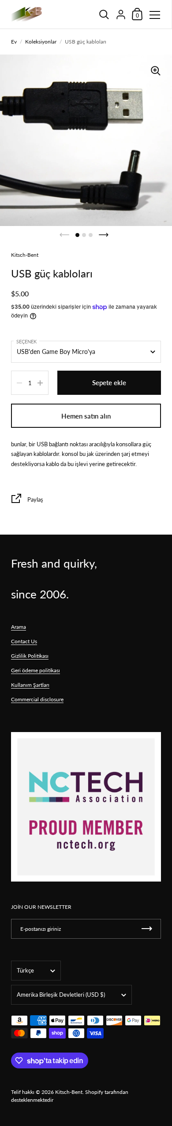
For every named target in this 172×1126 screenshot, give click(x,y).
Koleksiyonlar (40, 41)
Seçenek (26, 341)
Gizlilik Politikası (30, 655)
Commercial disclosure (37, 699)
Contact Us (24, 641)
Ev (14, 41)
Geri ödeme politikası (35, 670)
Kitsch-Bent (68, 1092)
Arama (18, 626)
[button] (77, 235)
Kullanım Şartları (30, 684)
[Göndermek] (147, 929)
